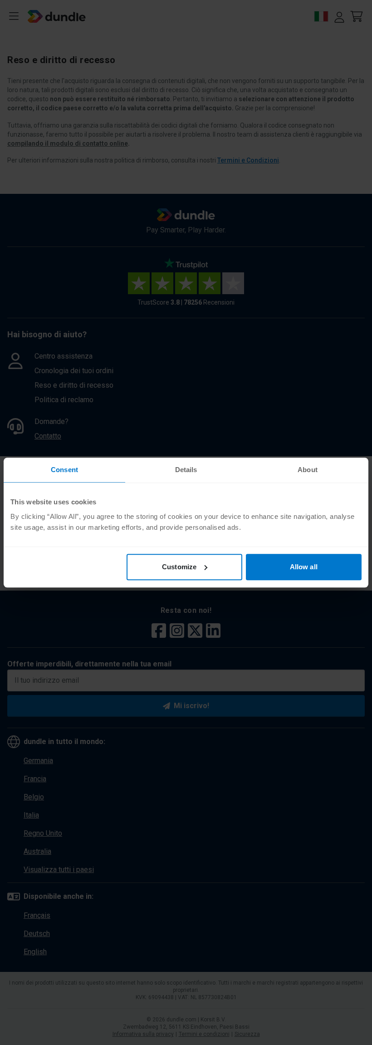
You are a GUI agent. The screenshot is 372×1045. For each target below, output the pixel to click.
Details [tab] (186, 469)
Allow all (304, 567)
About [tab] (308, 469)
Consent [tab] (64, 469)
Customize (179, 567)
